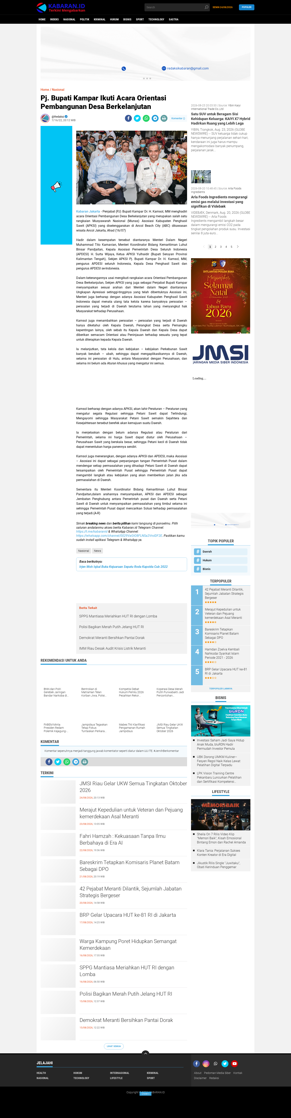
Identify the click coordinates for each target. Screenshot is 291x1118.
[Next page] (237, 247)
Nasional (69, 19)
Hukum (114, 19)
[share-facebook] (128, 118)
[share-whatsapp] (146, 118)
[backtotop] (145, 1054)
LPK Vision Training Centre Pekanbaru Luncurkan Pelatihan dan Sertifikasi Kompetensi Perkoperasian (219, 777)
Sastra (173, 19)
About (198, 1073)
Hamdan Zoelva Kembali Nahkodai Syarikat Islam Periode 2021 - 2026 (222, 653)
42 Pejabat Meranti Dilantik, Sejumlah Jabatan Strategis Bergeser (131, 892)
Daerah (207, 551)
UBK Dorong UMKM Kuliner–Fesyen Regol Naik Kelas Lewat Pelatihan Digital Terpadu (218, 761)
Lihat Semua (114, 1046)
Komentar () (178, 118)
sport (140, 19)
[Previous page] (203, 247)
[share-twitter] (137, 118)
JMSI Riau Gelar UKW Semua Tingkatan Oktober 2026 (133, 787)
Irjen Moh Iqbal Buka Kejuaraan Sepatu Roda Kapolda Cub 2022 (123, 567)
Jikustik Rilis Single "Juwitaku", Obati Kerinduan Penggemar (218, 865)
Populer (246, 7)
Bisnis (127, 19)
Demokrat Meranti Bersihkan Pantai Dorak (126, 1020)
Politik (84, 19)
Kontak (237, 1073)
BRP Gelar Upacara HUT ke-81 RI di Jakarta (128, 915)
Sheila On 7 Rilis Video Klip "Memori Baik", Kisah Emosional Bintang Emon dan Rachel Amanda (221, 838)
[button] (141, 78)
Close (145, 1093)
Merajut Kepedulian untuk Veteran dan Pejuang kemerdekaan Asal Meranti (131, 813)
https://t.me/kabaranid (91, 531)
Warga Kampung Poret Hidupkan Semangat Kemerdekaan (128, 944)
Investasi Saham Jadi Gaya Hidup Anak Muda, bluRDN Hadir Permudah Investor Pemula (220, 744)
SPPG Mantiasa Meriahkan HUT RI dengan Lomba (127, 971)
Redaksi (214, 1078)
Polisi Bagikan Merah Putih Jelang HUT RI (126, 994)
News (97, 550)
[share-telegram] (155, 118)
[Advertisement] (131, 384)
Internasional (119, 1073)
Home (42, 19)
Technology (156, 19)
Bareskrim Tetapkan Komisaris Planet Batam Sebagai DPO (130, 865)
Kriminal (100, 19)
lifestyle (116, 1078)
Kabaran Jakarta (88, 211)
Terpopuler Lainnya (220, 688)
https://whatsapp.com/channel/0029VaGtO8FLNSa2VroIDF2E (119, 536)
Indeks (54, 19)
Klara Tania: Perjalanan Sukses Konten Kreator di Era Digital (218, 853)
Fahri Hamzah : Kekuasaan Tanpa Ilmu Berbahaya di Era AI (122, 839)
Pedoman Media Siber (217, 1073)
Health (41, 1073)
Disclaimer (200, 1078)
